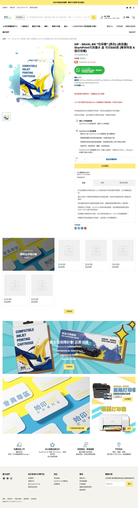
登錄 (127, 17)
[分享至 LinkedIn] (82, 228)
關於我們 (6, 32)
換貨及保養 (124, 183)
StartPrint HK (83, 55)
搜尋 (4, 499)
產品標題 (61, 267)
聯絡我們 (132, 32)
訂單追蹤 (119, 26)
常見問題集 (83, 481)
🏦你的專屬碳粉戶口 (10, 26)
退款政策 (33, 499)
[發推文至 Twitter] (79, 228)
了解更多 (69, 311)
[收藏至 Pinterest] (85, 228)
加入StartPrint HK (22, 7)
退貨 (102, 183)
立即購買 (105, 166)
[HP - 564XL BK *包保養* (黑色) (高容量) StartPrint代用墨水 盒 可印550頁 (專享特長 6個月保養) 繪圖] (6, 117)
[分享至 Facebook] (75, 228)
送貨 (83, 183)
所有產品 (57, 478)
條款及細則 (18, 499)
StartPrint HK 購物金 (61, 481)
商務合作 (12, 7)
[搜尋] (93, 17)
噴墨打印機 (56, 26)
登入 (129, 484)
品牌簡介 (5, 7)
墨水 (66, 26)
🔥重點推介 (25, 26)
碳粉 (46, 26)
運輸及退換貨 (130, 26)
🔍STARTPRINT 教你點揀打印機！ (84, 26)
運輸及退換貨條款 (86, 487)
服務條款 (26, 499)
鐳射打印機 (36, 26)
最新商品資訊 (34, 7)
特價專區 (57, 484)
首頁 (4, 39)
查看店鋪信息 (81, 177)
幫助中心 (110, 26)
